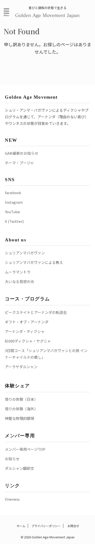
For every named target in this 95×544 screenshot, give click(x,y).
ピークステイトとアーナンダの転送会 (36, 312)
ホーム (20, 526)
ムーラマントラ (17, 271)
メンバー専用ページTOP (25, 449)
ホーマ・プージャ (19, 162)
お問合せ (73, 526)
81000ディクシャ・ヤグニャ (28, 340)
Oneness (12, 499)
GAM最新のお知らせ (21, 153)
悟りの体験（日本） (21, 399)
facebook (13, 192)
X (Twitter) (14, 221)
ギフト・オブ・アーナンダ (26, 321)
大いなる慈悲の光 (19, 281)
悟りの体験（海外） (21, 408)
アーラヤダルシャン (21, 366)
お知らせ (12, 458)
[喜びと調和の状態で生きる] (47, 15)
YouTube (12, 211)
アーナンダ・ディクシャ (25, 331)
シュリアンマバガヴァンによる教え (34, 262)
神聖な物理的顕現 (19, 418)
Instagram (14, 202)
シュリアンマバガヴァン (25, 252)
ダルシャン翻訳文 (19, 468)
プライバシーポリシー (46, 526)
